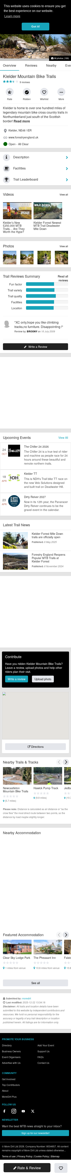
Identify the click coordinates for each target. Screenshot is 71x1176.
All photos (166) (61, 58)
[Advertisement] (35, 393)
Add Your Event (45, 1045)
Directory (7, 1045)
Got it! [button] (35, 26)
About (5, 1090)
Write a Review (37, 347)
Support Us (43, 1051)
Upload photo (43, 679)
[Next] (66, 762)
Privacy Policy (24, 1156)
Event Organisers (11, 1057)
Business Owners (11, 1051)
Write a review (16, 679)
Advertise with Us (11, 1062)
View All (63, 438)
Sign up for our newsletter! (35, 1133)
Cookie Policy (41, 1156)
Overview (9, 65)
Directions (37, 747)
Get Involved (8, 1079)
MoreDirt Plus (9, 1096)
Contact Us (43, 1062)
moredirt (26, 998)
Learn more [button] (12, 16)
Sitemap (55, 1156)
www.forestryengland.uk (23, 137)
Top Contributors (11, 1085)
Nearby (51, 65)
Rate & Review (28, 1167)
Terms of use (9, 1156)
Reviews (31, 65)
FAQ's (40, 1057)
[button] (10, 92)
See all (35, 983)
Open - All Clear (19, 144)
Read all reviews (63, 278)
